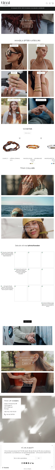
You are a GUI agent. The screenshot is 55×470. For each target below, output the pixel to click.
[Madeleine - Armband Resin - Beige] (33, 163)
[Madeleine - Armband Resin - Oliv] (32, 163)
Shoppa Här (27, 26)
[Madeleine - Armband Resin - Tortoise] (30, 163)
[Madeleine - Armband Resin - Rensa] (35, 163)
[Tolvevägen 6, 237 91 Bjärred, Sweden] (27, 419)
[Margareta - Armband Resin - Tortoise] (53, 163)
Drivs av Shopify (27, 468)
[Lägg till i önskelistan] (19, 138)
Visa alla (27, 133)
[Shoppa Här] (27, 207)
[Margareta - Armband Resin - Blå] (51, 163)
